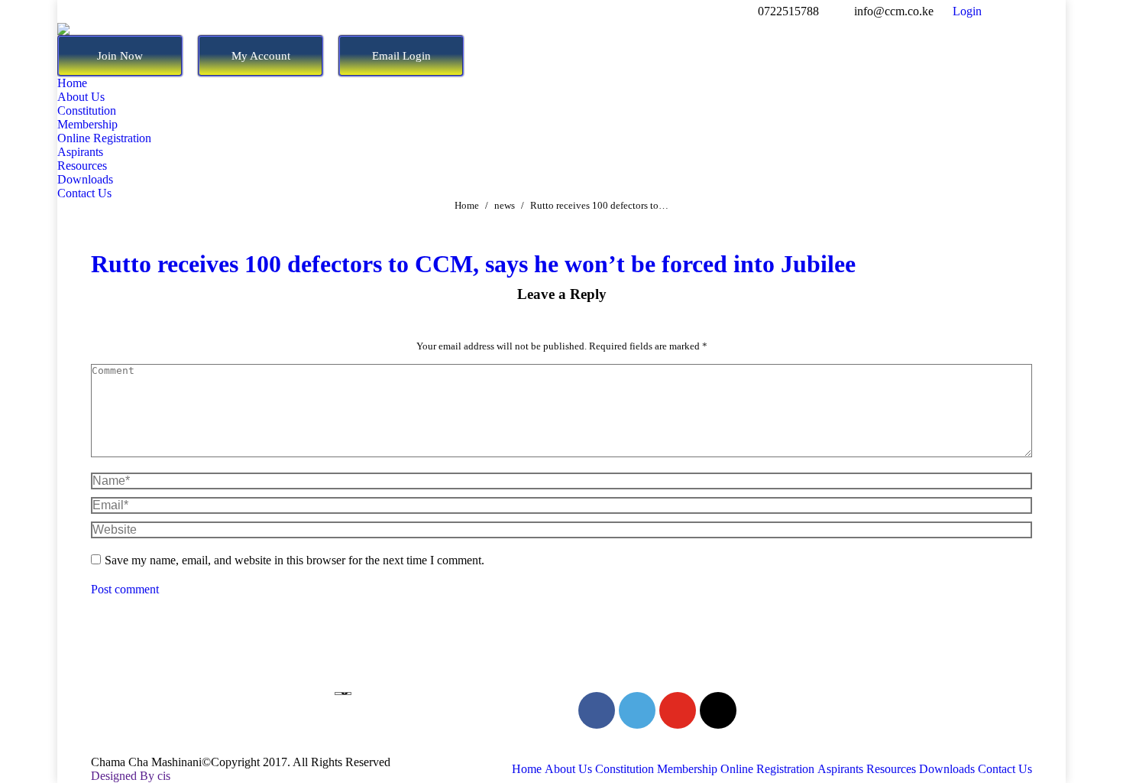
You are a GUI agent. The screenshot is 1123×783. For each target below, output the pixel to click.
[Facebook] (596, 710)
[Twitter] (637, 710)
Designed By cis (130, 775)
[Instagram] (718, 710)
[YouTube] (677, 710)
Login (967, 11)
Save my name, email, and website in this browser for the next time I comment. (294, 560)
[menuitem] (72, 83)
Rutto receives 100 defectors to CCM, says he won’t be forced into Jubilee (473, 264)
